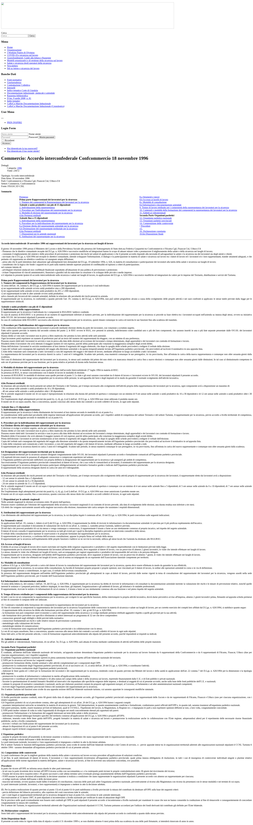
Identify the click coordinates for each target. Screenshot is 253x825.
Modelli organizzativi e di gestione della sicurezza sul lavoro (35, 60)
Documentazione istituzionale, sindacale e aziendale (31, 93)
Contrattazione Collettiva (18, 85)
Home (10, 47)
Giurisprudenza (14, 82)
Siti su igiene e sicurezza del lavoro (23, 68)
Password (33, 137)
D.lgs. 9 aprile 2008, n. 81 (19, 98)
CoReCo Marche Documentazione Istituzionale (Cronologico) (35, 106)
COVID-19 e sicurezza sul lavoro (22, 55)
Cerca (4, 33)
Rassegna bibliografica (17, 95)
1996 (19, 168)
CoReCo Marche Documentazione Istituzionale (29, 103)
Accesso (6, 143)
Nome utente (35, 134)
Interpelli (11, 87)
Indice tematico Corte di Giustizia (22, 90)
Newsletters (12, 65)
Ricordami (9, 140)
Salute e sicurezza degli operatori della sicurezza (29, 63)
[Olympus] (87, 28)
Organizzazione (14, 50)
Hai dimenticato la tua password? (22, 148)
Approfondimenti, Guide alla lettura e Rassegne (29, 58)
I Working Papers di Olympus (21, 52)
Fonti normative (14, 80)
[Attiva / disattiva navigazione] (2, 118)
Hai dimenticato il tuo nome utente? (23, 151)
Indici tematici (13, 101)
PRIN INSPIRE (14, 122)
